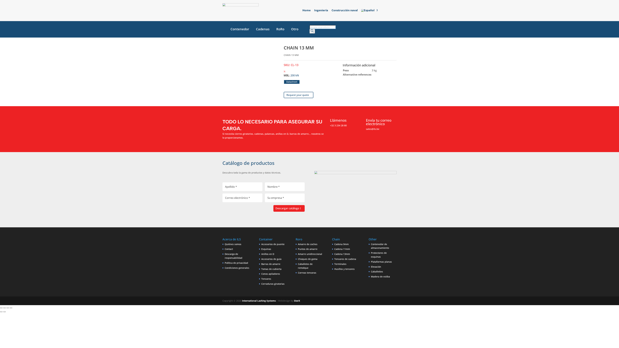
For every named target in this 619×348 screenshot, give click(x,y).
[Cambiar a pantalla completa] (4, 307)
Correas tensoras (307, 272)
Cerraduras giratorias (273, 283)
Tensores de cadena (345, 259)
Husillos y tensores (344, 269)
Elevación (376, 266)
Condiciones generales (237, 267)
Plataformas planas (381, 261)
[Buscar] (312, 31)
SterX (297, 300)
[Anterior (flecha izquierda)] (1, 311)
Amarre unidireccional (310, 254)
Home (306, 10)
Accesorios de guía (271, 259)
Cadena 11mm (342, 249)
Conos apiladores (270, 273)
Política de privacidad (236, 262)
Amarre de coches (307, 244)
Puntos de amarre (307, 249)
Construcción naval (345, 10)
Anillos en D (267, 254)
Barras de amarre (270, 264)
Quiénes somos (233, 244)
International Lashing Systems (259, 300)
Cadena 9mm (341, 244)
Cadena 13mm (342, 254)
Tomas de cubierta (271, 269)
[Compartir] (7, 307)
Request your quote (297, 95)
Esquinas (266, 249)
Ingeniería (321, 10)
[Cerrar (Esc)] (11, 307)
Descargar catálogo (287, 208)
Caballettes (377, 271)
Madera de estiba (380, 276)
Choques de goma (307, 259)
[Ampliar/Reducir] (1, 307)
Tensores (266, 278)
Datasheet (291, 81)
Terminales (340, 264)
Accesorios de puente (273, 244)
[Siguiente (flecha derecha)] (4, 311)
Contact (229, 249)
